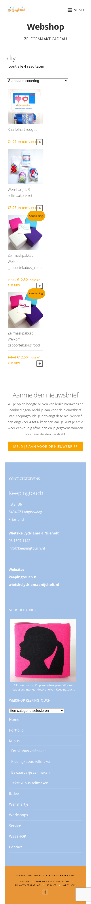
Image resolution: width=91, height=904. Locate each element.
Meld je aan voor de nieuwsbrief (45, 446)
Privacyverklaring (27, 885)
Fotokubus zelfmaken (29, 750)
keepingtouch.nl (23, 577)
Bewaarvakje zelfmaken (30, 772)
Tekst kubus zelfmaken (29, 783)
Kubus (14, 740)
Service (15, 825)
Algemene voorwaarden (52, 881)
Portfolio (16, 730)
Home (14, 719)
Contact (15, 847)
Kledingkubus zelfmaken (31, 761)
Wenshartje (18, 804)
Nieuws (24, 881)
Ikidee (14, 793)
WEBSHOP (17, 836)
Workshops (18, 814)
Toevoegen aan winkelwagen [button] (39, 142)
